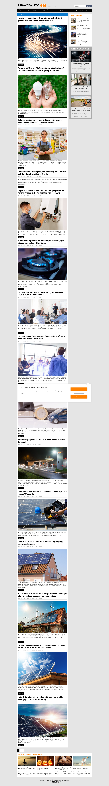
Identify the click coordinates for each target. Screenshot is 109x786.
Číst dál (21, 64)
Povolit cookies (79, 389)
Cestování (61, 10)
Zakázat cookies (79, 397)
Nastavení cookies (54, 782)
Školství (53, 10)
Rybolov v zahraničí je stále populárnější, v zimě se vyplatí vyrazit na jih (26, 768)
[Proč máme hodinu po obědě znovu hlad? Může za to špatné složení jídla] (81, 79)
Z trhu (27, 10)
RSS (60, 781)
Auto (81, 10)
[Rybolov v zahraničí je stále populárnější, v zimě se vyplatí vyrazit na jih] (27, 760)
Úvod (20, 10)
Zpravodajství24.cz (52, 779)
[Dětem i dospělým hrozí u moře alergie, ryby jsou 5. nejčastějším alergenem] (82, 760)
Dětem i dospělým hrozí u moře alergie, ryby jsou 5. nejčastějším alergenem (80, 768)
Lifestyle (70, 10)
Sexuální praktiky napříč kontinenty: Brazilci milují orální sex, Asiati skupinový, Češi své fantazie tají (63, 768)
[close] (87, 384)
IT (76, 10)
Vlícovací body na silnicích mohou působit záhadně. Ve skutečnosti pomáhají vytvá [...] (80, 110)
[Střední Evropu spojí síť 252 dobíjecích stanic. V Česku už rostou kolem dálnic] (42, 463)
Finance (34, 10)
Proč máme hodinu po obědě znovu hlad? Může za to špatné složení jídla (80, 87)
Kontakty (55, 781)
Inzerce (50, 781)
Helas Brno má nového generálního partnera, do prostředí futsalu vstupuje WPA (80, 65)
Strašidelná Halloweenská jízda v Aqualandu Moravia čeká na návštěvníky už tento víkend (44, 768)
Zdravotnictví (44, 10)
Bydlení (88, 10)
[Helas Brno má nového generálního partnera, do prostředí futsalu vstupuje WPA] (81, 56)
